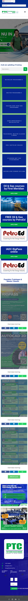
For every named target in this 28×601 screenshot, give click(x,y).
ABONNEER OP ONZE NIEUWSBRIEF (14, 588)
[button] (25, 11)
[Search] (25, 69)
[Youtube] (15, 599)
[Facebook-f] (9, 599)
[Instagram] (19, 599)
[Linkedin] (12, 599)
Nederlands (7, 1)
